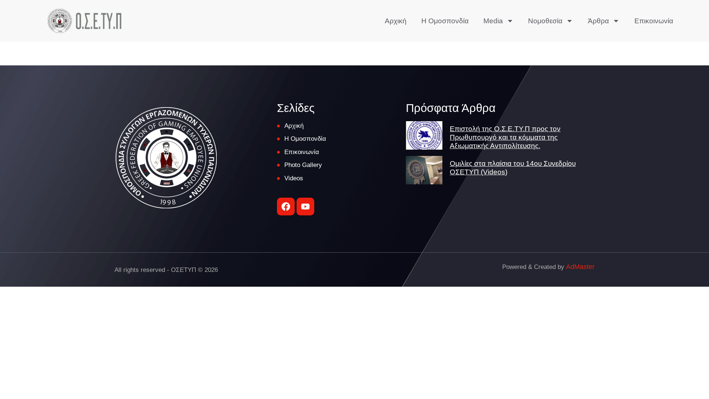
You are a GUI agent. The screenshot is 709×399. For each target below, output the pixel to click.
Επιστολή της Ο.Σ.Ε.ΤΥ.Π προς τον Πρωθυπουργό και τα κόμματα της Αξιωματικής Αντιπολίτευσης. (505, 137)
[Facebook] (286, 206)
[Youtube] (305, 206)
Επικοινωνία (653, 21)
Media (493, 21)
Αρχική (396, 21)
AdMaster (580, 266)
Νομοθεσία (545, 21)
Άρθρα (598, 21)
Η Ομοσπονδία (445, 21)
